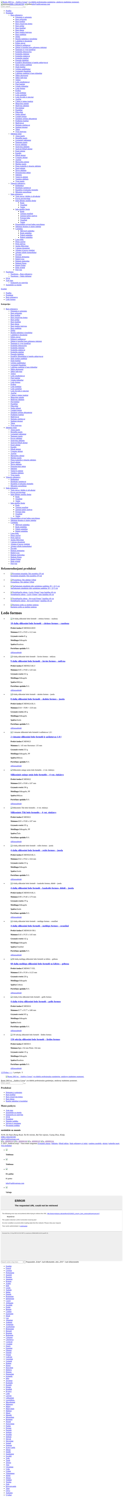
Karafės (18, 153)
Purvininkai (19, 108)
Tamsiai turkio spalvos (28, 216)
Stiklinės (18, 175)
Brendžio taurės (21, 138)
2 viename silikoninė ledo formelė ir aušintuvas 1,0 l (36, 737)
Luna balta (19, 239)
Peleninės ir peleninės (23, 17)
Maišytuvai (19, 123)
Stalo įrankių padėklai (23, 65)
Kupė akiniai (20, 151)
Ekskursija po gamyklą (19, 283)
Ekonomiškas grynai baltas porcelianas (30, 224)
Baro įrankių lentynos (23, 32)
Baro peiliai (19, 26)
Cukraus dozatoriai (22, 248)
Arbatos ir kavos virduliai (25, 250)
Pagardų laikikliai (22, 60)
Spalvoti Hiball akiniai (23, 149)
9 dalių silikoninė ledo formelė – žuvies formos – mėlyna (38, 661)
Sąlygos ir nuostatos (13, 1123)
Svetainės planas (44, 1143)
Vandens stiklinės (21, 179)
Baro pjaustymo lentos (23, 24)
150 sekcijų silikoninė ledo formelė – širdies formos (35, 1039)
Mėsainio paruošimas (23, 192)
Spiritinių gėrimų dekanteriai (26, 119)
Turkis (22, 207)
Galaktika (19, 229)
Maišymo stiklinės (22, 106)
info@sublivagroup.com (41, 4)
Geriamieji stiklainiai (23, 140)
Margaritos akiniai (22, 162)
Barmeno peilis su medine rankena (24, 607)
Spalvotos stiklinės (22, 147)
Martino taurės (20, 164)
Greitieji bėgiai (21, 116)
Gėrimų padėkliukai (22, 69)
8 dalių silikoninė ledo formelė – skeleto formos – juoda (38, 699)
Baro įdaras (19, 30)
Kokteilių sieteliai (22, 58)
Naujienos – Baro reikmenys (21, 274)
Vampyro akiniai (21, 177)
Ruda (22, 203)
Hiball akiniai (20, 155)
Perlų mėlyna (20, 244)
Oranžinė (23, 205)
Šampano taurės (21, 142)
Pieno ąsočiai (20, 242)
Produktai (9, 13)
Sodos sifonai (20, 114)
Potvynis (18, 270)
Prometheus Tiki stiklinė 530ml (22, 582)
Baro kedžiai (20, 22)
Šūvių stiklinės (20, 170)
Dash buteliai (20, 67)
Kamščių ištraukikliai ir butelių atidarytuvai (31, 63)
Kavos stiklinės (21, 145)
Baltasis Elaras (20, 263)
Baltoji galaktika (26, 237)
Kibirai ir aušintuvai (22, 45)
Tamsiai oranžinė (26, 214)
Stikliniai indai (16, 134)
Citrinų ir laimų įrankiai (24, 101)
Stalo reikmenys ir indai (78, 1143)
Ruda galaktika (26, 233)
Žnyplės (18, 255)
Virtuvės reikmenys (18, 183)
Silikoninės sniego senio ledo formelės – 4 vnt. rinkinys (37, 774)
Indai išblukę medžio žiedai (25, 201)
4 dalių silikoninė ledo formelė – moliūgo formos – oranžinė (40, 926)
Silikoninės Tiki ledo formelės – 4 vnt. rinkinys (33, 812)
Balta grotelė (20, 268)
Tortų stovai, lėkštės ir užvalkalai (27, 196)
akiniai (105, 1143)
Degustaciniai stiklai (23, 173)
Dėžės (17, 37)
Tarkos (18, 80)
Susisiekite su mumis (14, 285)
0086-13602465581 (17, 4)
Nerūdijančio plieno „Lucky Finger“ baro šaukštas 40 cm (32, 594)
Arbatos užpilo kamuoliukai (25, 252)
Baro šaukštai (20, 28)
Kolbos (18, 91)
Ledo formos (20, 88)
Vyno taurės (19, 181)
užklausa (14, 652)
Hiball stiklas (64, 1143)
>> (11, 1072)
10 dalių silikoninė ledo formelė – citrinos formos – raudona (40, 623)
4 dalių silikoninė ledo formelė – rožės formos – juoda (37, 850)
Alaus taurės (20, 136)
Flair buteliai (20, 84)
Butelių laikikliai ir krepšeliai (26, 39)
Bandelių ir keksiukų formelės (26, 190)
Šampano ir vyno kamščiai (25, 50)
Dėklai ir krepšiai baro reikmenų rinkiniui (31, 47)
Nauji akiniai (20, 168)
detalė (19, 652)
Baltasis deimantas (22, 257)
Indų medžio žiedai (22, 209)
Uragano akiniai (21, 157)
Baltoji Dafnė (20, 265)
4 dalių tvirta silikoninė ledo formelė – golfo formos (36, 1001)
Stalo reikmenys (17, 194)
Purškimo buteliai (22, 121)
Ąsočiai (18, 99)
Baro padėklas (20, 34)
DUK (8, 278)
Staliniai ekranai (21, 127)
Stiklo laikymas (21, 78)
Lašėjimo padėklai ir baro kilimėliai (28, 73)
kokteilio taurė (113, 1143)
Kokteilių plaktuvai (22, 56)
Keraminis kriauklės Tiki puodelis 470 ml (26, 576)
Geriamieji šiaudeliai (23, 71)
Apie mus (9, 280)
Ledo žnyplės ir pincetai (24, 97)
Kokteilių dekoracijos (23, 52)
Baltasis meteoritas (22, 261)
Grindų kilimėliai (21, 86)
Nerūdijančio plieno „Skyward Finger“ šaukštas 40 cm (31, 601)
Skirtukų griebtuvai (22, 125)
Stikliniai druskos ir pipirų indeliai (28, 227)
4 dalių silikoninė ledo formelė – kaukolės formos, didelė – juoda (42, 888)
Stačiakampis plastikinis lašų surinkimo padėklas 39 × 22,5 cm (34, 588)
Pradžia (8, 11)
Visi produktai (6, 1146)
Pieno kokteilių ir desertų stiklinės (28, 166)
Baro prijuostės (21, 19)
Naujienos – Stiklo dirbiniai (21, 276)
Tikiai (17, 129)
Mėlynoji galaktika (27, 231)
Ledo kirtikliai (20, 93)
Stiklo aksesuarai (21, 75)
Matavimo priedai (22, 104)
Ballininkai (19, 186)
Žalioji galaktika (26, 235)
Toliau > (7, 1072)
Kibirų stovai (20, 43)
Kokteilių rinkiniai (22, 54)
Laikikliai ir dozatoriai (23, 41)
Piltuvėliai (19, 112)
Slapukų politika (12, 1121)
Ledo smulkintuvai (22, 82)
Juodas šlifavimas (22, 246)
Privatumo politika (13, 1125)
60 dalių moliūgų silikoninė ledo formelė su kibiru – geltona (40, 963)
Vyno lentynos (20, 132)
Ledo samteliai (20, 95)
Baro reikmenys (17, 15)
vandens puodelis (94, 1143)
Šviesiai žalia (25, 218)
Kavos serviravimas (22, 198)
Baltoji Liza (19, 259)
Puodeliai (18, 110)
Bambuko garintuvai (23, 188)
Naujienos (9, 272)
